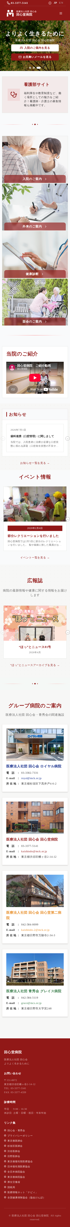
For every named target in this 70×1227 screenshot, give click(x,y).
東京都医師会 (15, 1141)
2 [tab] (34, 68)
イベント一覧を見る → (35, 557)
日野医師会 (13, 1156)
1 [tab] (30, 68)
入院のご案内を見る (37, 47)
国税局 (11, 1187)
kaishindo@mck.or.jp (34, 851)
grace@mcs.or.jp (31, 1003)
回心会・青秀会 (16, 1130)
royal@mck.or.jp (31, 778)
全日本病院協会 (16, 1172)
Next (67, 438)
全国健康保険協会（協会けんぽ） (26, 1197)
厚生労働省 (13, 1182)
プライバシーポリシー (20, 1135)
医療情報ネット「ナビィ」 (22, 1192)
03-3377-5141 (19, 3)
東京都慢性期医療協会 (20, 1161)
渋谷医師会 (13, 1151)
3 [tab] (39, 68)
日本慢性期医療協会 (18, 1166)
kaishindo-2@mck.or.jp (35, 929)
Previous (2, 438)
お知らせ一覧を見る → (35, 463)
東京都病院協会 (16, 1177)
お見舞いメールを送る (37, 56)
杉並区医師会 (15, 1146)
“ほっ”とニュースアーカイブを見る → (35, 665)
